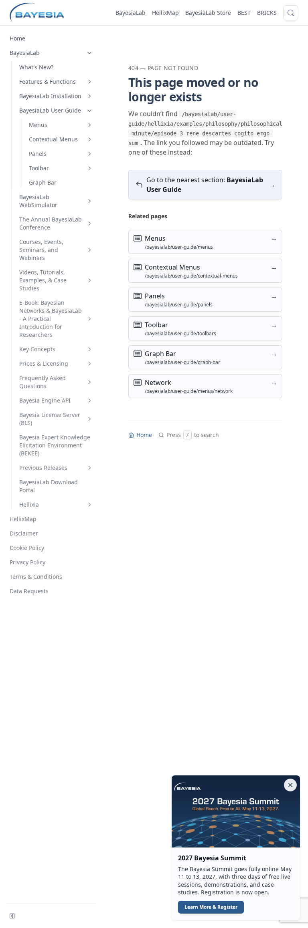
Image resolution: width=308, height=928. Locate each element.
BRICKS (267, 12)
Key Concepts (37, 349)
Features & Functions (47, 81)
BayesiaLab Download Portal (48, 486)
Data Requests (29, 591)
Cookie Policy (27, 548)
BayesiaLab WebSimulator (38, 201)
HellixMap (165, 12)
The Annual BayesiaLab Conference (50, 223)
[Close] (290, 785)
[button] (236, 847)
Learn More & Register (210, 907)
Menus (38, 125)
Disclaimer (24, 533)
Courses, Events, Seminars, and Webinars (41, 250)
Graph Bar (43, 182)
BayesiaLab (131, 12)
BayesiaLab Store (208, 12)
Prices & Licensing (43, 363)
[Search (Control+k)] (290, 12)
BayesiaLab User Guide (50, 110)
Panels (38, 153)
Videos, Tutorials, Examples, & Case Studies (43, 280)
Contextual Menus (53, 139)
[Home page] (37, 13)
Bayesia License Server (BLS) (49, 419)
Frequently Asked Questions (42, 382)
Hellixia (29, 504)
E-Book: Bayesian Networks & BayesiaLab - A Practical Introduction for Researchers (50, 318)
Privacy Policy (27, 562)
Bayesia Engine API (45, 400)
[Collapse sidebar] (12, 916)
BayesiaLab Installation (50, 96)
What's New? (36, 67)
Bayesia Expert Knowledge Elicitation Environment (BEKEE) (54, 445)
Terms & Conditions (36, 576)
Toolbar (39, 168)
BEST (244, 12)
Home (17, 38)
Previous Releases (43, 467)
